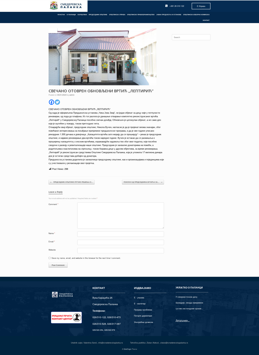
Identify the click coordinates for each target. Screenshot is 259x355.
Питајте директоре (143, 315)
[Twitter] (57, 102)
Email (52, 241)
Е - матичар (140, 303)
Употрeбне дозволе (143, 322)
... (189, 320)
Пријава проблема (143, 309)
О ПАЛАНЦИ (71, 14)
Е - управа (139, 297)
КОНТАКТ (206, 20)
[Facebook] (51, 102)
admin (71, 95)
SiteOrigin (127, 349)
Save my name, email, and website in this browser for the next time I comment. (86, 258)
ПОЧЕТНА (61, 14)
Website (52, 249)
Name (52, 233)
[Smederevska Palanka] (66, 6)
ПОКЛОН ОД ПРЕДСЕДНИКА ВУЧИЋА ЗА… (143, 182)
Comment (53, 204)
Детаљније (182, 320)
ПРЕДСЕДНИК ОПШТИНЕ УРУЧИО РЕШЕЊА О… (71, 182)
